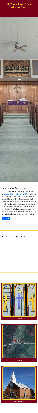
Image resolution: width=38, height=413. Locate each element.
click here (6, 218)
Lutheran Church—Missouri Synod (15, 194)
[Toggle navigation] (34, 14)
